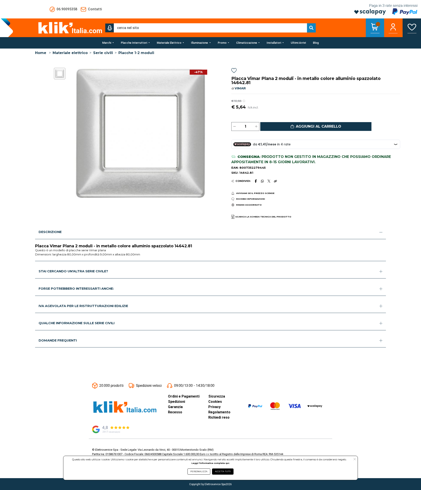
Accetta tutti (223, 471)
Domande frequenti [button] (58, 340)
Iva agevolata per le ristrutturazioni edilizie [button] (83, 306)
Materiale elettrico (70, 53)
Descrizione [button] (50, 232)
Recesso (175, 412)
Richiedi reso (219, 417)
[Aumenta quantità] (256, 126)
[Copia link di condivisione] (275, 181)
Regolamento (219, 412)
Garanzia (175, 407)
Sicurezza (216, 396)
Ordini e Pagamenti (184, 396)
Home (40, 53)
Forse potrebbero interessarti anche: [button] (76, 289)
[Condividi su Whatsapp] (262, 181)
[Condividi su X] (269, 181)
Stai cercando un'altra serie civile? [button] (73, 271)
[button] (109, 28)
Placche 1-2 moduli (136, 53)
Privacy (214, 407)
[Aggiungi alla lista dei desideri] (234, 71)
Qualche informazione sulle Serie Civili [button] (76, 323)
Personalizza (198, 471)
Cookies (215, 402)
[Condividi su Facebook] (255, 181)
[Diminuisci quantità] (234, 126)
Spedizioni (176, 402)
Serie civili (103, 53)
